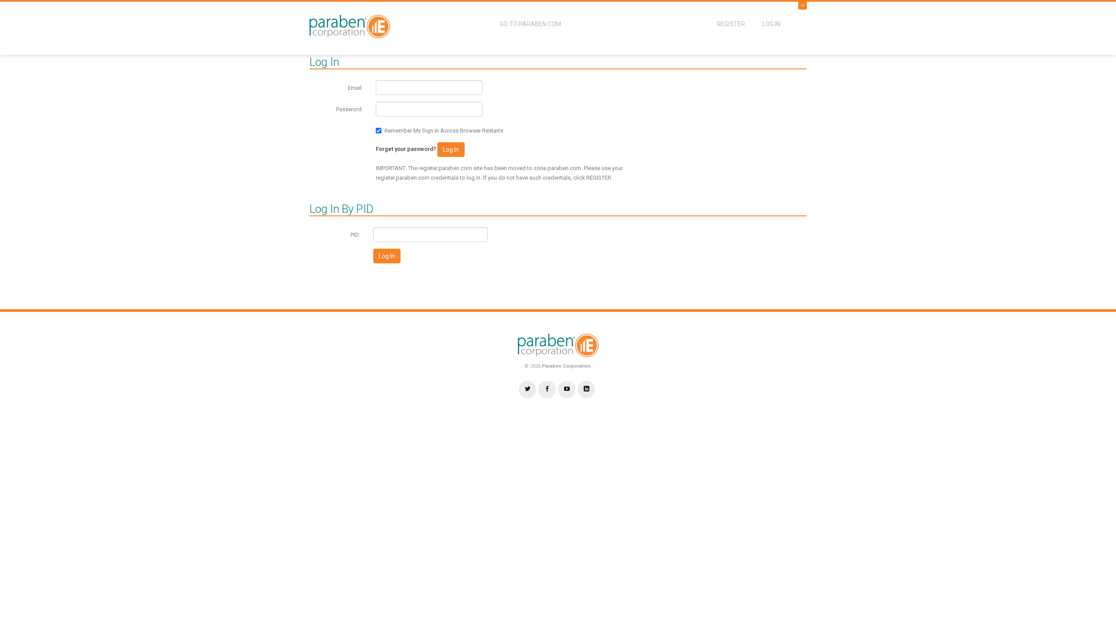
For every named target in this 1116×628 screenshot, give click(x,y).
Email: (355, 88)
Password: (349, 109)
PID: (355, 235)
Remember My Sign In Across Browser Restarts (443, 130)
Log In (771, 23)
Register (731, 23)
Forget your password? (406, 149)
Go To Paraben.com (530, 23)
